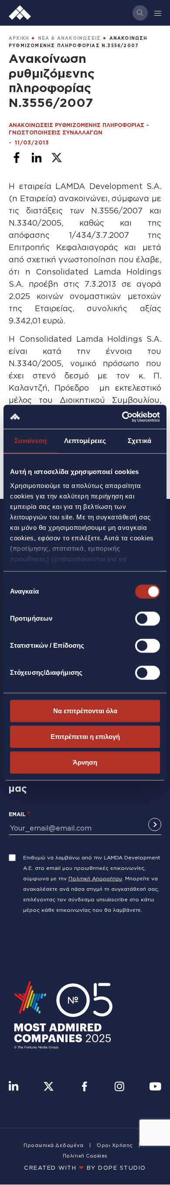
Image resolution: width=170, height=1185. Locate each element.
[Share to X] (57, 157)
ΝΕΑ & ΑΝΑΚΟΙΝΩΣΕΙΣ (69, 38)
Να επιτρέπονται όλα (85, 710)
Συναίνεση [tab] (30, 440)
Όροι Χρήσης (115, 1145)
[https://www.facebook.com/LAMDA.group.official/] (84, 1087)
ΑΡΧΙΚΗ (19, 38)
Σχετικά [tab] (139, 440)
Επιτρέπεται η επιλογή (85, 736)
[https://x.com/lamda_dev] (48, 1087)
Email (17, 814)
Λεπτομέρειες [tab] (85, 440)
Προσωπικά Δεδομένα (53, 1145)
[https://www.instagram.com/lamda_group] (119, 1087)
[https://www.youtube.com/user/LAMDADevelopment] (155, 1087)
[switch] (147, 618)
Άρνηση (85, 762)
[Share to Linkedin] (36, 157)
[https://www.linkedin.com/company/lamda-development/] (13, 1087)
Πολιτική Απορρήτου (95, 878)
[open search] (140, 13)
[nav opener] (158, 12)
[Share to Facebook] (16, 157)
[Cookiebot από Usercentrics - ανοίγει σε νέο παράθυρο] (122, 416)
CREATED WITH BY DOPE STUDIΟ (85, 1167)
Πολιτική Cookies (85, 1155)
